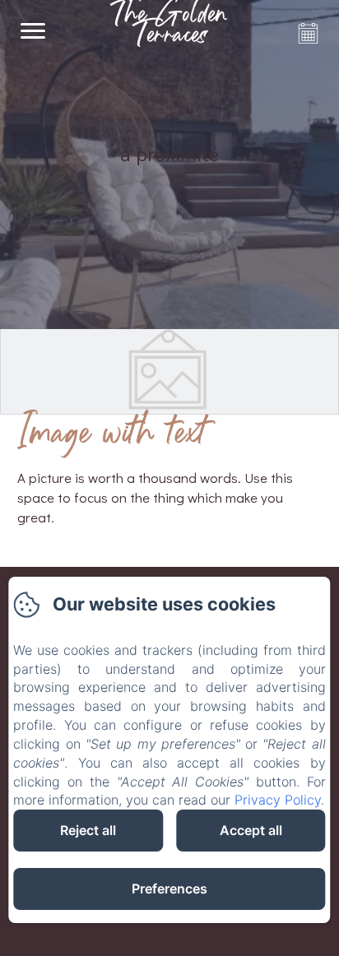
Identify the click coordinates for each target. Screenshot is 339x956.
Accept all (251, 830)
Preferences (169, 888)
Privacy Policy (278, 799)
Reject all (88, 830)
